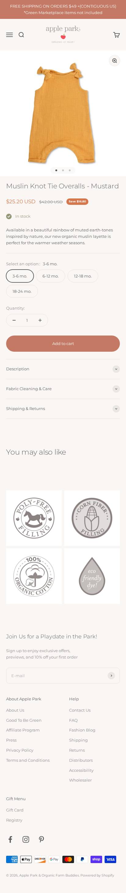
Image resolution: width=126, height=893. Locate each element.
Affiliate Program (23, 730)
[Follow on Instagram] (26, 839)
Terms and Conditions (28, 760)
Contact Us (80, 710)
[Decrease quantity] (14, 320)
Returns (77, 750)
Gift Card (15, 810)
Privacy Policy (19, 750)
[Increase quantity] (40, 320)
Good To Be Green (24, 720)
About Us (15, 710)
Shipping (78, 740)
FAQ (73, 720)
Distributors (81, 760)
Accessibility (81, 770)
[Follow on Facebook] (10, 839)
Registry (14, 820)
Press (11, 740)
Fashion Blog (82, 730)
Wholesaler (80, 780)
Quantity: (15, 308)
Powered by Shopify (97, 875)
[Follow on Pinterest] (41, 839)
